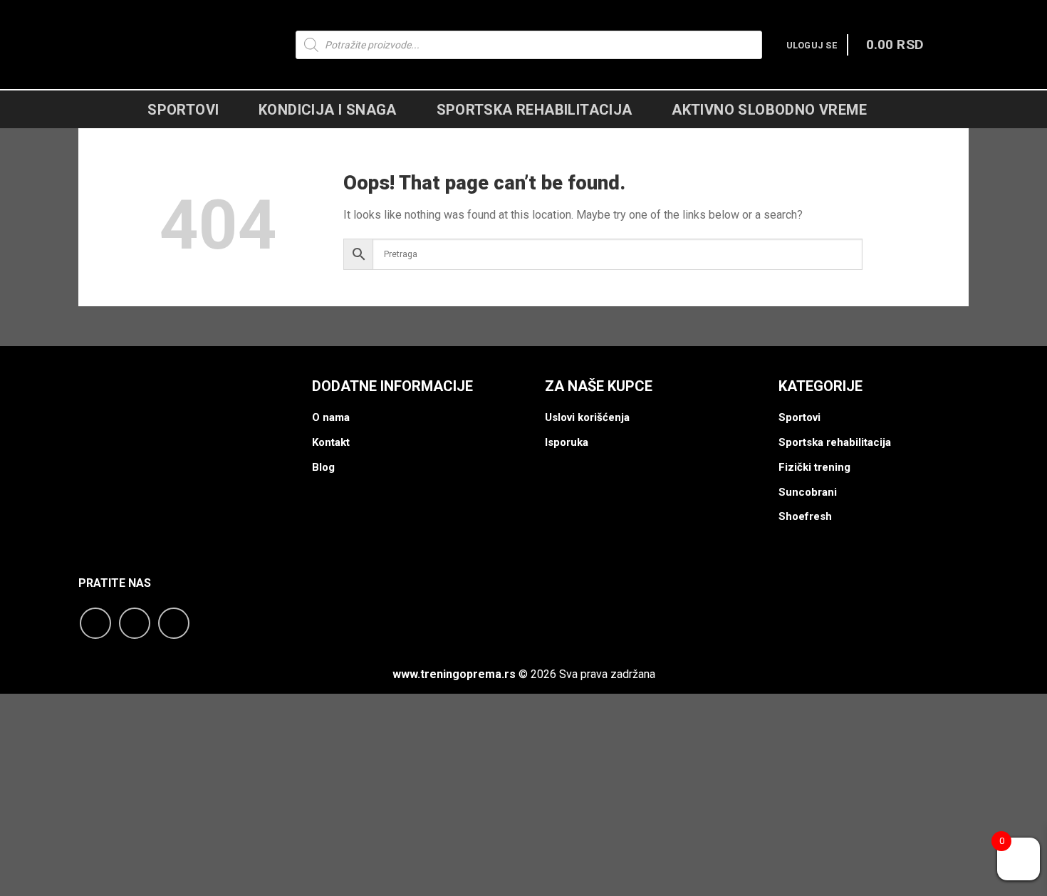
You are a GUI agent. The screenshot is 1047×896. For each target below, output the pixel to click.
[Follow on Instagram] (134, 623)
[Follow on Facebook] (95, 623)
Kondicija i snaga (328, 109)
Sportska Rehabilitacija (534, 109)
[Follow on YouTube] (173, 623)
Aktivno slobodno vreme (769, 109)
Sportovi (183, 109)
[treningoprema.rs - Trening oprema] (172, 44)
